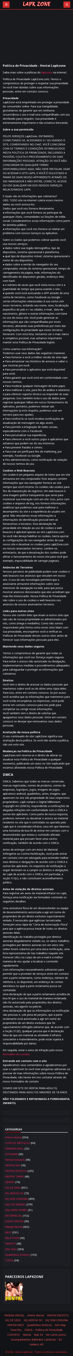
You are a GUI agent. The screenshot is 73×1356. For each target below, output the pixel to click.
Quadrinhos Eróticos (17, 1254)
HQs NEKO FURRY (16, 1210)
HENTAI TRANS (14, 1176)
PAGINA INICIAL (14, 1315)
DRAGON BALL (14, 1148)
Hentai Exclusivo (15, 1159)
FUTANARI (11, 1154)
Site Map (60, 1325)
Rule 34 (38, 1334)
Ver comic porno (56, 1334)
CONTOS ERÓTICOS (17, 1143)
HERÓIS (10, 1182)
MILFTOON (12, 1238)
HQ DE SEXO (13, 1187)
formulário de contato (16, 1054)
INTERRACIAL (13, 1215)
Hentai (27, 1334)
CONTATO (13, 1334)
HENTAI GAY (12, 1165)
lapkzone (46, 72)
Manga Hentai (13, 1227)
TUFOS (9, 1260)
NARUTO (10, 1243)
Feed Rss (16, 1330)
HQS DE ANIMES (15, 1204)
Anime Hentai (13, 1137)
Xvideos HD (37, 1344)
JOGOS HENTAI (14, 1221)
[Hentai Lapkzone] (36, 7)
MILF (8, 1232)
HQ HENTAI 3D (14, 1193)
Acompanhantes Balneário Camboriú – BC (36, 1339)
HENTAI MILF (15, 1325)
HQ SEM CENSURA (16, 1199)
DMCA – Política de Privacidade (44, 1330)
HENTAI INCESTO (16, 1171)
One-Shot (11, 1249)
